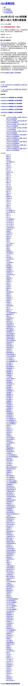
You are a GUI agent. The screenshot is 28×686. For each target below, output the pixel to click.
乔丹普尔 (9, 621)
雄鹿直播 (9, 371)
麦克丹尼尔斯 (10, 680)
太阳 (8, 201)
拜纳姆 (8, 300)
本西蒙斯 (9, 625)
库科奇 (8, 595)
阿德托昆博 (10, 305)
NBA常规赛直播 (17, 72)
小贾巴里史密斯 (11, 496)
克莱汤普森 (10, 318)
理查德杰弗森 (10, 335)
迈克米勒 (9, 349)
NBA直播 (8, 24)
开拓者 (9, 198)
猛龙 (8, 177)
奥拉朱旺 (9, 233)
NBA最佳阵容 (10, 442)
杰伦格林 (9, 498)
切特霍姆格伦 (10, 553)
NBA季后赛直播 (11, 422)
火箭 (8, 200)
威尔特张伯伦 (10, 586)
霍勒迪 (8, 311)
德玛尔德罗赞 (10, 475)
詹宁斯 (8, 668)
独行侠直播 (10, 366)
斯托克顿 (9, 257)
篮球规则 (9, 633)
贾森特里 (9, 344)
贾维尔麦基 (10, 460)
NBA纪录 (9, 659)
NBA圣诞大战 (10, 479)
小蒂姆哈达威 (10, 491)
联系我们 (17, 683)
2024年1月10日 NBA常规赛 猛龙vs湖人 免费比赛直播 (11, 106)
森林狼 (9, 196)
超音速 (8, 238)
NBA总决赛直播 (11, 423)
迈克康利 (9, 527)
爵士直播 (5, 72)
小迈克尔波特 (10, 572)
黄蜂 (8, 156)
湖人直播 (9, 363)
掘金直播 (9, 406)
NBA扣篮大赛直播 (11, 609)
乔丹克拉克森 (10, 524)
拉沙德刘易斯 (10, 451)
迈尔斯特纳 (10, 501)
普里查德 (9, 649)
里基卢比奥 (10, 538)
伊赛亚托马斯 (10, 644)
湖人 (8, 181)
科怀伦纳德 (10, 323)
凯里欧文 (9, 319)
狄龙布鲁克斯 (10, 512)
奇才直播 (9, 397)
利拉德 (9, 281)
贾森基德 (9, 267)
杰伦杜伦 (9, 673)
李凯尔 (8, 529)
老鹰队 (2, 45)
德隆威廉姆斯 (10, 448)
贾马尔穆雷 (10, 540)
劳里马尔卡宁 (10, 522)
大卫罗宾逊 (10, 262)
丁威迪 (8, 583)
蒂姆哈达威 (10, 590)
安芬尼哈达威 (10, 333)
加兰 (8, 675)
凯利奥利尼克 (10, 569)
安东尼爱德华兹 (11, 354)
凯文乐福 (9, 458)
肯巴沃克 (9, 670)
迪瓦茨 (8, 593)
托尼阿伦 (9, 298)
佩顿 (8, 246)
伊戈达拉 (9, 430)
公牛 (8, 184)
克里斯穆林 (10, 585)
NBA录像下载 (10, 651)
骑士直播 (9, 399)
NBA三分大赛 (10, 607)
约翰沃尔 (9, 597)
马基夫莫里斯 (10, 567)
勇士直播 (9, 364)
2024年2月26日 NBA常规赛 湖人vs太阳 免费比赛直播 (11, 109)
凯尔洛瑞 (9, 465)
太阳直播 (9, 373)
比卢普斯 (9, 269)
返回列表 (3, 82)
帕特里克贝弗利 (11, 552)
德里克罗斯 (10, 328)
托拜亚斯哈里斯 (11, 543)
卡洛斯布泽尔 (10, 536)
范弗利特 (9, 472)
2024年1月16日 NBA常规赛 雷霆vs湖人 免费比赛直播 (11, 97)
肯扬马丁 (9, 309)
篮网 (8, 179)
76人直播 (9, 377)
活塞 (8, 205)
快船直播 (9, 389)
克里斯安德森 (10, 338)
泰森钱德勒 (10, 352)
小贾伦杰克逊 (10, 227)
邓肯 (8, 260)
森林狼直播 (10, 368)
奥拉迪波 (9, 637)
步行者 (9, 167)
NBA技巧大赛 (10, 604)
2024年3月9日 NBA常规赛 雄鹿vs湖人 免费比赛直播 (11, 103)
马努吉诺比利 (10, 274)
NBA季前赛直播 (11, 312)
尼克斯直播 (10, 390)
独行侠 (9, 187)
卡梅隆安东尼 (10, 326)
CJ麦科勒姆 (10, 510)
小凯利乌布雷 (10, 548)
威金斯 (8, 434)
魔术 (8, 163)
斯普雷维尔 (10, 614)
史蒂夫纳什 (10, 271)
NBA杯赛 (9, 640)
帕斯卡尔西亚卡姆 (11, 467)
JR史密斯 (9, 453)
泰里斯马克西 (10, 541)
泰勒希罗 (9, 533)
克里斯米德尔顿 (11, 489)
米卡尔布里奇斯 (11, 581)
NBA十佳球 (10, 243)
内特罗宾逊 (10, 342)
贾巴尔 (8, 474)
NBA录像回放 (8, 3)
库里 (8, 316)
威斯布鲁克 (10, 314)
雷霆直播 (9, 394)
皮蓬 (8, 239)
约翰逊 (8, 231)
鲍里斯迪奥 (10, 449)
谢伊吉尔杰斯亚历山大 (12, 514)
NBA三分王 (10, 226)
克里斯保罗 (10, 324)
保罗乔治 (9, 321)
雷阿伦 (8, 288)
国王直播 (9, 380)
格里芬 (8, 446)
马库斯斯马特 (10, 505)
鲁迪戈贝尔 (10, 526)
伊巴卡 (8, 427)
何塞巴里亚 (10, 347)
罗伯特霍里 (10, 331)
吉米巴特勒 (10, 520)
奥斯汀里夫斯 (10, 576)
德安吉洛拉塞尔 (11, 517)
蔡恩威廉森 (10, 508)
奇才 (8, 155)
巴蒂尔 (8, 425)
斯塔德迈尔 (10, 628)
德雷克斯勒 (10, 252)
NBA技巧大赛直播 (11, 602)
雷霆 (8, 194)
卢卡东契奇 (10, 357)
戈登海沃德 (10, 619)
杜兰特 (9, 304)
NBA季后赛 (10, 210)
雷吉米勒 (9, 245)
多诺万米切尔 (10, 578)
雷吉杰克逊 (10, 571)
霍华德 (8, 302)
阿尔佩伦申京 (10, 494)
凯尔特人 (9, 172)
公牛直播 (9, 370)
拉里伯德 (9, 470)
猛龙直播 (9, 382)
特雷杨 (8, 645)
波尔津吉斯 (10, 493)
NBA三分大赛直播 (11, 605)
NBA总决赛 (10, 212)
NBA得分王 (10, 222)
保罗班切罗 (10, 546)
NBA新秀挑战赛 (11, 600)
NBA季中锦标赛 (11, 455)
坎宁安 (8, 654)
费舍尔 (8, 295)
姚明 (8, 652)
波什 (8, 307)
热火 (8, 170)
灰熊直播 (9, 385)
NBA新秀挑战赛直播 (12, 599)
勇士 (8, 186)
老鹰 (8, 160)
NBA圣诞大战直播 (11, 481)
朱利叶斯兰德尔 (11, 488)
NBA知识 (9, 461)
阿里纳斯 (9, 666)
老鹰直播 (9, 401)
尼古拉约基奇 (10, 439)
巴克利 (9, 234)
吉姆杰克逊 (10, 616)
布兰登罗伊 (10, 415)
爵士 (8, 168)
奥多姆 (8, 293)
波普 (8, 560)
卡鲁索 (8, 564)
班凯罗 (8, 671)
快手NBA (9, 663)
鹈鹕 (8, 174)
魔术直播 (9, 409)
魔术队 (7, 45)
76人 (8, 203)
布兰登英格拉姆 (11, 507)
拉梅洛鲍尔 (10, 664)
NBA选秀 (9, 253)
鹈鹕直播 (9, 411)
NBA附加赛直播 (11, 630)
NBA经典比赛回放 (8, 12)
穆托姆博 (9, 266)
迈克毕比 (9, 350)
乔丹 (8, 215)
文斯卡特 (9, 626)
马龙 (8, 255)
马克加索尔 (10, 623)
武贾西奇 (9, 297)
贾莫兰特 (9, 503)
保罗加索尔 (10, 292)
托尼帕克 (9, 272)
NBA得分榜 (10, 220)
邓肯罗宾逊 (10, 534)
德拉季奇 (9, 557)
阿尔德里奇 (10, 416)
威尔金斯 (9, 588)
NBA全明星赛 (10, 477)
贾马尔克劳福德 (11, 340)
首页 (4, 7)
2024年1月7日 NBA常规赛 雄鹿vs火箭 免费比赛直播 (11, 100)
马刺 (8, 175)
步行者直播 (10, 383)
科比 (8, 217)
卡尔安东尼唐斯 (11, 356)
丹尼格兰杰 (10, 635)
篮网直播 (9, 396)
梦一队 (8, 208)
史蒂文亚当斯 (10, 337)
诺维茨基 (9, 278)
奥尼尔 (8, 236)
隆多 (8, 290)
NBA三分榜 (10, 224)
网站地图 (13, 683)
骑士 (8, 165)
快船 (8, 193)
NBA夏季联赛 (10, 219)
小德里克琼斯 (10, 566)
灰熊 (8, 207)
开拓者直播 (10, 413)
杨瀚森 (8, 638)
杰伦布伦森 (10, 486)
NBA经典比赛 (11, 418)
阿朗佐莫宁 (10, 612)
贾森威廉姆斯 (10, 642)
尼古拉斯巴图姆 (11, 550)
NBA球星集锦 (11, 420)
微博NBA (9, 657)
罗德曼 (8, 250)
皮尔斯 (8, 285)
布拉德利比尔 (10, 519)
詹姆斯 (9, 279)
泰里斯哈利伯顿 (11, 500)
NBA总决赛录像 (7, 10)
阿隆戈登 (9, 441)
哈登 (8, 283)
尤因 (8, 241)
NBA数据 (10, 259)
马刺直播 (9, 392)
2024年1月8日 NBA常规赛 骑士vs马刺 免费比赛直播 (11, 112)
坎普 (8, 248)
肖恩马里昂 (10, 345)
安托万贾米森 (10, 437)
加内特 (8, 286)
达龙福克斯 (10, 574)
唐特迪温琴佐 (10, 531)
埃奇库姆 (9, 677)
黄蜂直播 (9, 403)
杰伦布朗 (9, 229)
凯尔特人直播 (10, 378)
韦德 (8, 276)
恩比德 (8, 444)
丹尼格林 (9, 435)
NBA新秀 (9, 463)
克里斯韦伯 (10, 618)
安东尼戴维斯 (10, 330)
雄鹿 (8, 182)
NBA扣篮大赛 (10, 611)
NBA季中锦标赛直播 (12, 456)
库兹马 (8, 562)
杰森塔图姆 (10, 484)
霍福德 (8, 579)
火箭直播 (9, 408)
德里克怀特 (10, 555)
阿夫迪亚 (9, 678)
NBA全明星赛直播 (11, 482)
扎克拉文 (9, 545)
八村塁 (8, 515)
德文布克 (9, 432)
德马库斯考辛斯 (11, 468)
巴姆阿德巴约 (10, 559)
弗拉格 (8, 647)
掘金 (2, 60)
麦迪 (8, 213)
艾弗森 (8, 264)
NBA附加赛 (10, 631)
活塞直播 (9, 375)
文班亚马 (9, 429)
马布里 (8, 656)
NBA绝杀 (9, 661)
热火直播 (10, 72)
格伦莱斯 (9, 592)
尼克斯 (9, 189)
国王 (8, 191)
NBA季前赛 (10, 359)
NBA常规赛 (10, 161)
